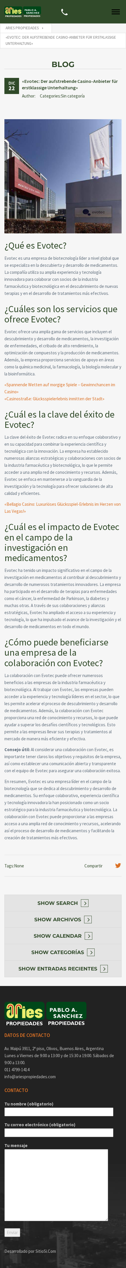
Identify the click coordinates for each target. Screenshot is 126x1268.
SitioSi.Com (45, 1251)
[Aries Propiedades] (11, 11)
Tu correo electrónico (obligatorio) (39, 1124)
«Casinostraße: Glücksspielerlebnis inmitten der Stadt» (54, 398)
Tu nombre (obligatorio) (28, 1104)
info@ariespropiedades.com (30, 1076)
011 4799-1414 (16, 1069)
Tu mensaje (16, 1145)
